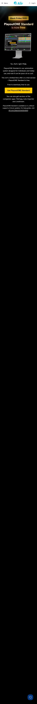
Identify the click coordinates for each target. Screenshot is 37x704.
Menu (6, 3)
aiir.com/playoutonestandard (18, 110)
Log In (33, 3)
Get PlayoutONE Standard (18, 90)
